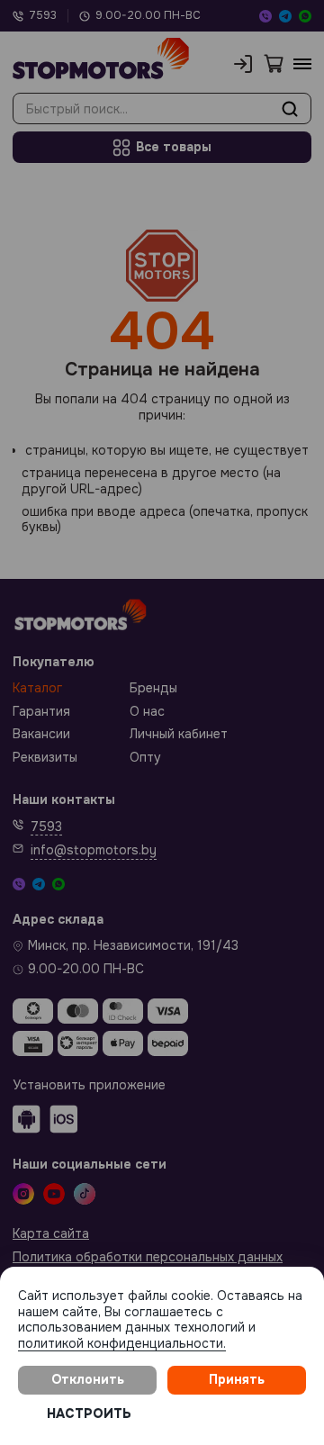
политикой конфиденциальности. (122, 1343)
